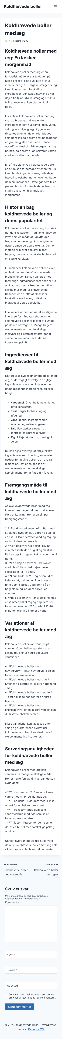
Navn (11, 954)
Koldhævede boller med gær (46, 869)
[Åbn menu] (55, 6)
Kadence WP (36, 1029)
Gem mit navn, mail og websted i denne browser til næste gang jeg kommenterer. (32, 996)
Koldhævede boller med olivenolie (16, 869)
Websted (12, 985)
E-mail (12, 970)
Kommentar (13, 902)
